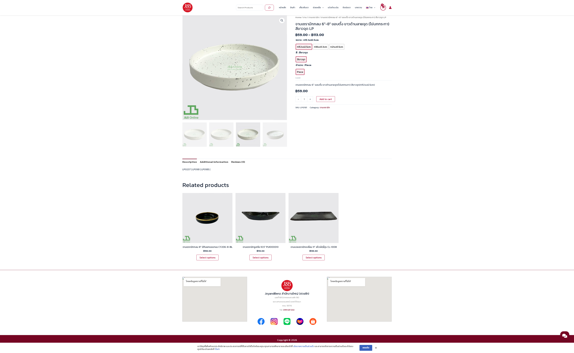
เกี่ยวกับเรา (304, 7)
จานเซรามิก (313, 17)
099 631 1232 (288, 309)
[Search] (269, 8)
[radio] (304, 46)
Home (298, 17)
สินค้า (292, 7)
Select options (207, 257)
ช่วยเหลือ (317, 7)
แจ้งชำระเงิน (333, 7)
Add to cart (325, 99)
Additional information (214, 162)
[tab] (189, 162)
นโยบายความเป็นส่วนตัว (303, 346)
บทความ (358, 7)
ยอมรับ (365, 347)
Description (189, 162)
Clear (297, 78)
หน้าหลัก (282, 7)
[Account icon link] (390, 7)
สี (296, 52)
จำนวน (299, 65)
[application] (322, 8)
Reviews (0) (238, 162)
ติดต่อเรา (347, 7)
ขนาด (299, 40)
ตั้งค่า (217, 349)
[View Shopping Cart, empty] (383, 7)
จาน (305, 17)
